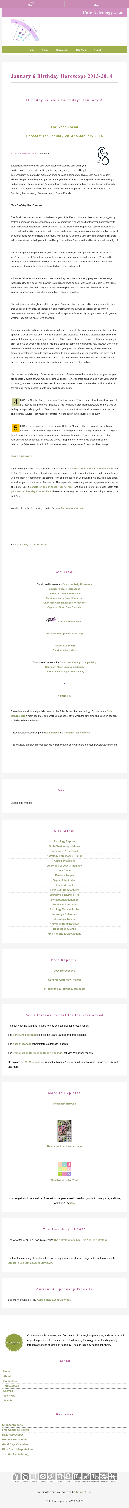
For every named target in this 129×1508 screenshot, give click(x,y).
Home (6, 1371)
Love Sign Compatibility (64, 890)
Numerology (64, 695)
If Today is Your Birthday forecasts (64, 989)
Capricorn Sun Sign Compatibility (78, 662)
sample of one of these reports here (51, 486)
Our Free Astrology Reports (64, 979)
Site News (9, 1395)
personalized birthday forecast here (31, 491)
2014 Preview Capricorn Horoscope (64, 633)
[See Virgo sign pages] (60, 1483)
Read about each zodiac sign (64, 1146)
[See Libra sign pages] (68, 1483)
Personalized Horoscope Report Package (37, 1053)
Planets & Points (64, 885)
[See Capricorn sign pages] (95, 1483)
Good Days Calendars (15, 1444)
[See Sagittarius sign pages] (86, 1483)
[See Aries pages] (16, 1483)
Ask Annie (64, 870)
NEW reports (32, 1062)
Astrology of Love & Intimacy (64, 865)
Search (7, 1400)
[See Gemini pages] (34, 1483)
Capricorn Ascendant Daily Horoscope (64, 602)
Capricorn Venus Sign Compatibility (64, 671)
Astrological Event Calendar (53, 1299)
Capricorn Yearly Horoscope (64, 589)
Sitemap (8, 1390)
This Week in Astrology (16, 1454)
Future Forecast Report (70, 621)
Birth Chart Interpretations (64, 846)
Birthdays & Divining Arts (64, 895)
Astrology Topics (64, 919)
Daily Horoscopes (13, 1434)
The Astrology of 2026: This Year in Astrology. (81, 1240)
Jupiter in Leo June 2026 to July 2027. (30, 1263)
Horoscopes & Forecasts (64, 851)
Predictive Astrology (64, 904)
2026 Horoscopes (64, 970)
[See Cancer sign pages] (43, 1483)
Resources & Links (64, 929)
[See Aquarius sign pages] (104, 1483)
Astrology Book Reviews (64, 924)
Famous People (64, 875)
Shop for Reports (12, 1425)
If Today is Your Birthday (33, 544)
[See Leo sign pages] (52, 1483)
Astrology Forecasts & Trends (64, 856)
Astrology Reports (64, 841)
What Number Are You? (64, 1180)
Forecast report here (72, 508)
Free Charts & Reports (15, 1430)
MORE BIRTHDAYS (22, 456)
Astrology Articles (64, 860)
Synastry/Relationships (65, 899)
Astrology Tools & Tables (65, 909)
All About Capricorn (65, 645)
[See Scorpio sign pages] (77, 1483)
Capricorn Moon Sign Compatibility (64, 667)
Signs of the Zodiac (64, 880)
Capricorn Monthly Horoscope (64, 593)
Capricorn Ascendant (64, 650)
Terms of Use (11, 1386)
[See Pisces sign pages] (113, 1483)
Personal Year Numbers (77, 732)
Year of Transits (22, 1044)
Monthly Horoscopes (14, 1439)
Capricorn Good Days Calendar (64, 607)
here (72, 1203)
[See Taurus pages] (25, 1483)
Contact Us (10, 1381)
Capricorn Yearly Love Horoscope (64, 598)
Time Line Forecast (24, 1034)
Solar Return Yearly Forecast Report (94, 468)
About (7, 1376)
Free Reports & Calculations (64, 933)
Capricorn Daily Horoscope (77, 584)
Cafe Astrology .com (25, 29)
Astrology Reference (64, 914)
